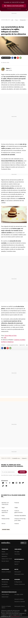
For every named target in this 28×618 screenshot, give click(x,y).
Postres (16, 502)
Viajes (16, 507)
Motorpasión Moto (19, 574)
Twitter (15, 58)
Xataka (3, 551)
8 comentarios (6, 57)
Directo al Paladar (6, 571)
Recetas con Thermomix (5, 503)
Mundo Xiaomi (5, 561)
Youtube (13, 482)
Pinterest (20, 482)
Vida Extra (17, 554)
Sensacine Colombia (19, 601)
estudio (23, 345)
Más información (15, 616)
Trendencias (5, 581)
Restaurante (23, 20)
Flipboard (18, 58)
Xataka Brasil (5, 596)
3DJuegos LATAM (18, 594)
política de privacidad (21, 475)
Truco (16, 20)
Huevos (16, 523)
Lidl (12, 20)
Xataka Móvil (5, 554)
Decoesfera (4, 584)
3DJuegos (16, 551)
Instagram (16, 482)
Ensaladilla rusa (16, 458)
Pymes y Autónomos (19, 584)
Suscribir (22, 471)
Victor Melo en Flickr (11, 335)
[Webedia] (5, 544)
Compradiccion (5, 586)
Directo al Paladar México (6, 607)
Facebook (12, 58)
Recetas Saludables (20, 515)
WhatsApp (3, 482)
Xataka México (5, 594)
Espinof (16, 564)
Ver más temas (6, 529)
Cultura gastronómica (12, 345)
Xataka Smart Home (7, 558)
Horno (3, 523)
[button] (9, 68)
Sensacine (17, 561)
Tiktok (3, 485)
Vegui (3, 507)
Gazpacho (24, 458)
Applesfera (4, 556)
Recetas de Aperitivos (5, 511)
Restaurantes (5, 518)
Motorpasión (17, 571)
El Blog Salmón (18, 581)
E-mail (20, 58)
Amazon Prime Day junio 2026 (20, 519)
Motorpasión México (19, 606)
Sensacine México (19, 599)
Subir (22, 542)
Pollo (3, 515)
